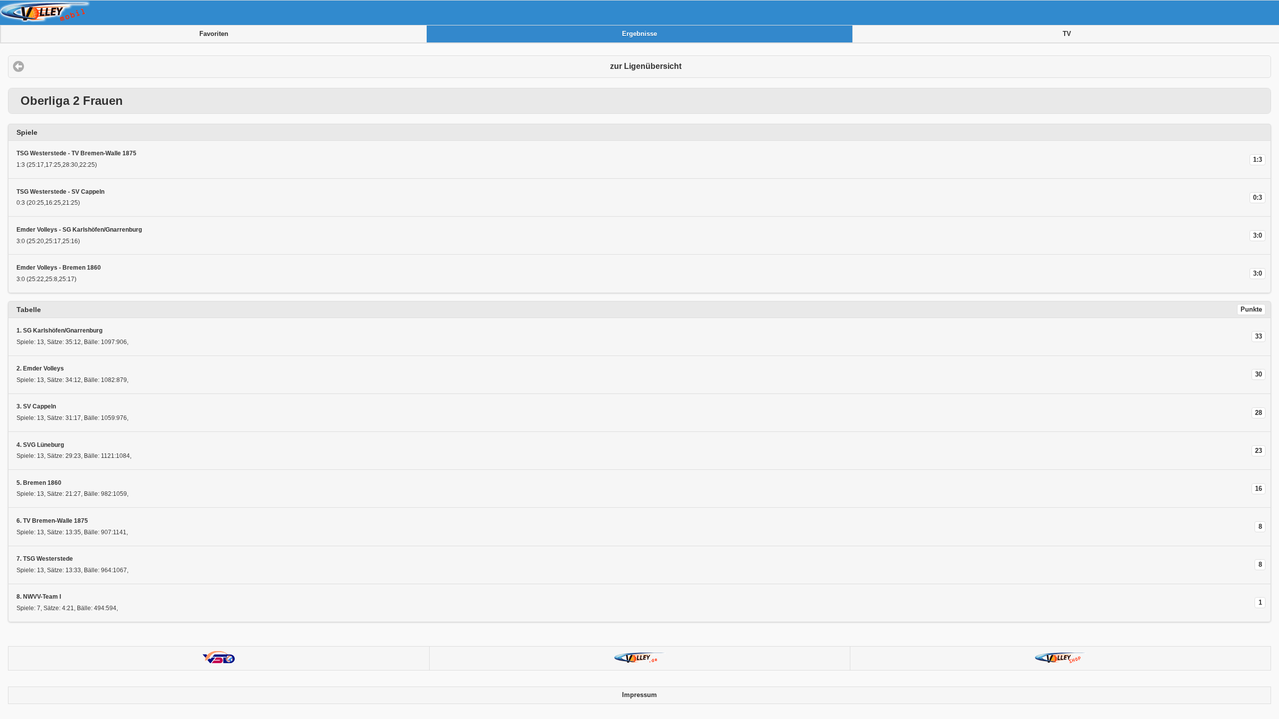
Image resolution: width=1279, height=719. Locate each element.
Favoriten (213, 33)
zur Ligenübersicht (645, 66)
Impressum (639, 695)
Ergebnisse (639, 33)
